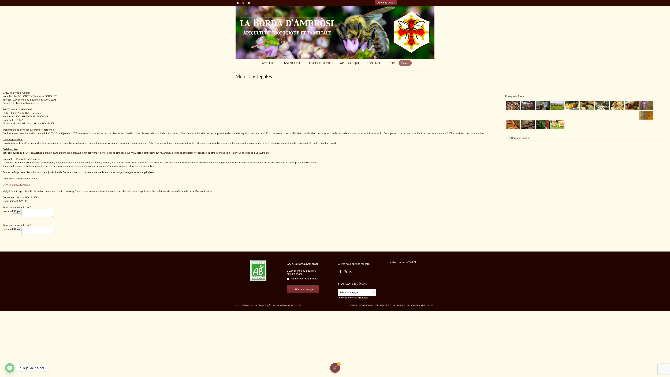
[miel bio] (571, 105)
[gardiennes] (527, 124)
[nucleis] (601, 105)
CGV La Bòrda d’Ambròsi (16, 184)
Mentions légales (242, 305)
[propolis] (631, 105)
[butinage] (542, 124)
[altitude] (557, 105)
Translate (363, 297)
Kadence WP (296, 305)
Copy (17, 211)
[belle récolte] (586, 105)
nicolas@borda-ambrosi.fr (304, 278)
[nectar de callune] (646, 105)
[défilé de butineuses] (557, 124)
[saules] (616, 105)
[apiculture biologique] (542, 105)
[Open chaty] (9, 368)
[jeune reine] (512, 105)
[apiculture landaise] (527, 105)
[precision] (646, 115)
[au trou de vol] (512, 124)
